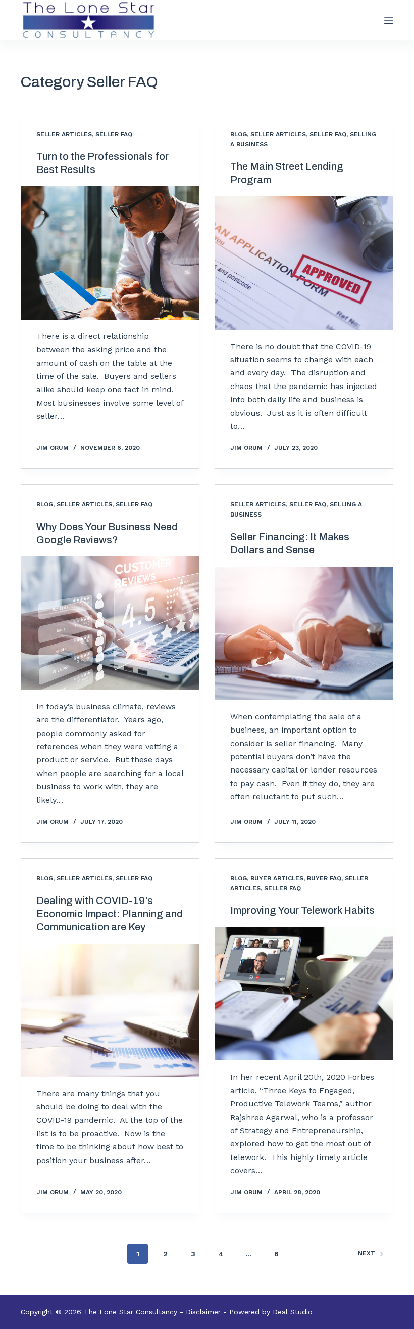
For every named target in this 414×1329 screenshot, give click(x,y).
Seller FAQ (113, 134)
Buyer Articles (276, 878)
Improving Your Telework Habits (302, 910)
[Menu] (388, 20)
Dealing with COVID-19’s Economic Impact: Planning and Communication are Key (109, 913)
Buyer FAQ (324, 878)
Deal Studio (293, 1312)
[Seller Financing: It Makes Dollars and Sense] (304, 633)
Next (366, 1253)
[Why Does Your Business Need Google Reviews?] (110, 623)
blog (238, 134)
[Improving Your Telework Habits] (304, 993)
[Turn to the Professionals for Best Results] (110, 253)
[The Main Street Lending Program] (304, 263)
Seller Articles (64, 134)
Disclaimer (203, 1312)
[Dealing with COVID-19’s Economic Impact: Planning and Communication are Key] (110, 1010)
